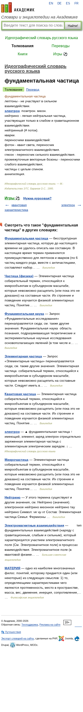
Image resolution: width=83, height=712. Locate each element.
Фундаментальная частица (26, 238)
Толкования (22, 46)
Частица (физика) (19, 276)
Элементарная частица (23, 356)
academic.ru (17, 7)
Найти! (73, 26)
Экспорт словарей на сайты (17, 638)
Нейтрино (13, 497)
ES (68, 3)
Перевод (32, 89)
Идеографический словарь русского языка (41, 38)
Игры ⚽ (60, 54)
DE (59, 3)
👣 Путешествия (11, 632)
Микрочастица (16, 459)
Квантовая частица (20, 394)
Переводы (61, 46)
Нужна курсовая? (37, 198)
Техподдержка (29, 624)
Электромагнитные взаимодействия (34, 525)
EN (51, 3)
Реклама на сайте (49, 624)
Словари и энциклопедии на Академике (39, 17)
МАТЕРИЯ (12, 568)
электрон (12, 111)
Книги (22, 54)
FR (76, 3)
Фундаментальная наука (24, 314)
